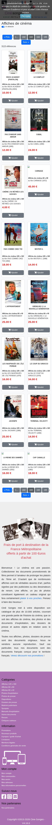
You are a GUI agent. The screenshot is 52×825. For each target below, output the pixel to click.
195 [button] (45, 37)
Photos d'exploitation (10, 693)
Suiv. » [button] (26, 42)
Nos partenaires (8, 808)
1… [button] (16, 37)
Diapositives (6, 699)
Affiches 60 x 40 (8, 690)
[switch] (3, 27)
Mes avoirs (6, 779)
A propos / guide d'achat (11, 736)
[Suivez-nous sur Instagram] (9, 798)
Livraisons (6, 740)
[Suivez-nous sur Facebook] (4, 798)
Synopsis (5, 708)
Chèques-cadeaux (9, 720)
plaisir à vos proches (31, 598)
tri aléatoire (10, 27)
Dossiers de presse (9, 702)
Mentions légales (8, 743)
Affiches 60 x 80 (8, 687)
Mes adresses (7, 782)
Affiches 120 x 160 (9, 684)
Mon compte (6, 773)
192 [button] (23, 37)
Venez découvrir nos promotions (27, 655)
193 (31, 37)
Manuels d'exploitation (10, 711)
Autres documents (9, 714)
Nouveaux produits (9, 733)
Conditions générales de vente (14, 746)
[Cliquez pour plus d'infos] (13, 62)
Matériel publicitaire (9, 705)
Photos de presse (9, 696)
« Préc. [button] (7, 37)
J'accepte (25, 16)
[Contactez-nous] (15, 798)
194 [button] (38, 37)
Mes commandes (8, 776)
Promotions (6, 730)
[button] (13, 100)
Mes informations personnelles (14, 785)
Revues (5, 717)
